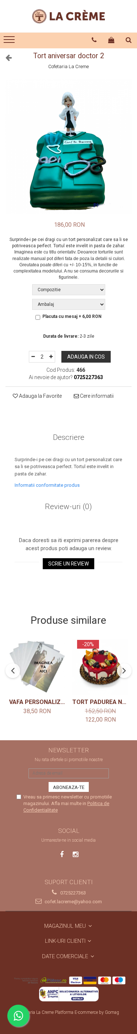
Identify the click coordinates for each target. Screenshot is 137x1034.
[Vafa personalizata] (37, 667)
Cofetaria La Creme (68, 66)
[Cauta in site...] (129, 40)
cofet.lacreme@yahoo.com (72, 901)
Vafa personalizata (37, 701)
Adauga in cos (86, 357)
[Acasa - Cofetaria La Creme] (68, 16)
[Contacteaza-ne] (94, 40)
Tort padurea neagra (100, 701)
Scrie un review (68, 564)
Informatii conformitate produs (47, 485)
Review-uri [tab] (68, 506)
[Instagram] (75, 854)
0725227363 (72, 893)
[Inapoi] (5, 57)
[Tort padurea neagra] (100, 667)
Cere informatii (96, 396)
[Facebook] (61, 854)
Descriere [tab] (68, 437)
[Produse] (10, 41)
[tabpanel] (68, 146)
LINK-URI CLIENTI (66, 941)
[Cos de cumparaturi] (111, 40)
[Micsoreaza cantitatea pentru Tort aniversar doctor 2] (33, 357)
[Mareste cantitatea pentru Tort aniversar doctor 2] (51, 357)
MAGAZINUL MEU (65, 926)
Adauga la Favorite (40, 396)
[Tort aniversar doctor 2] (68, 146)
